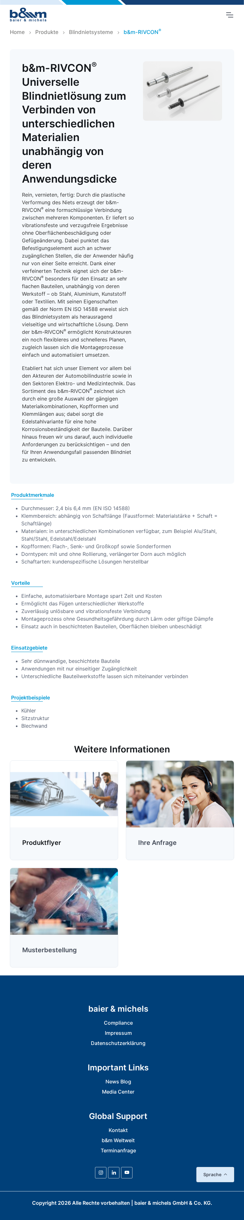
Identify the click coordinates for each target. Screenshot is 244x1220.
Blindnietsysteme (91, 32)
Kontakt (118, 1130)
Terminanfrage (118, 1150)
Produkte (46, 32)
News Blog (118, 1081)
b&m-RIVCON (142, 31)
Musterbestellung (49, 950)
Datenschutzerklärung (118, 1043)
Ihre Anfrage (157, 842)
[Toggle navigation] (229, 15)
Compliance (118, 1023)
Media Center (118, 1092)
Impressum (118, 1033)
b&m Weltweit (118, 1140)
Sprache (212, 1174)
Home (17, 32)
